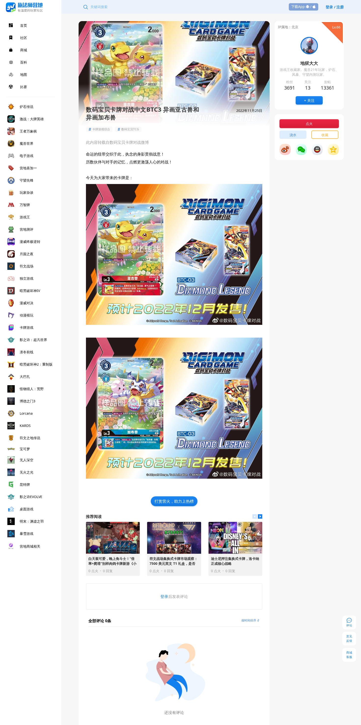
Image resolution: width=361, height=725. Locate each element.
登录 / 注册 (335, 6)
